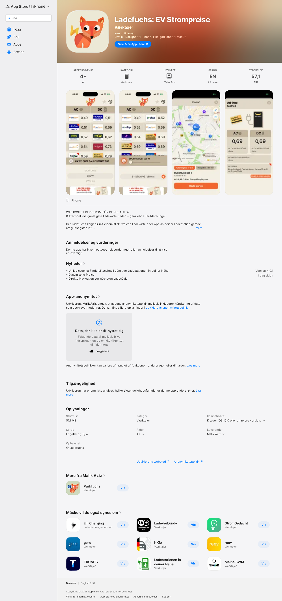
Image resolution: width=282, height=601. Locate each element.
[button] (28, 29)
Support (166, 597)
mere (199, 228)
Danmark (71, 583)
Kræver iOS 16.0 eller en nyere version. (234, 420)
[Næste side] (278, 143)
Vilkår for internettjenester (81, 597)
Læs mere (193, 365)
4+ (138, 434)
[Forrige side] (62, 143)
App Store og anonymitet (114, 597)
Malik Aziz (214, 434)
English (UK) (88, 583)
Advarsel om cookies (146, 597)
